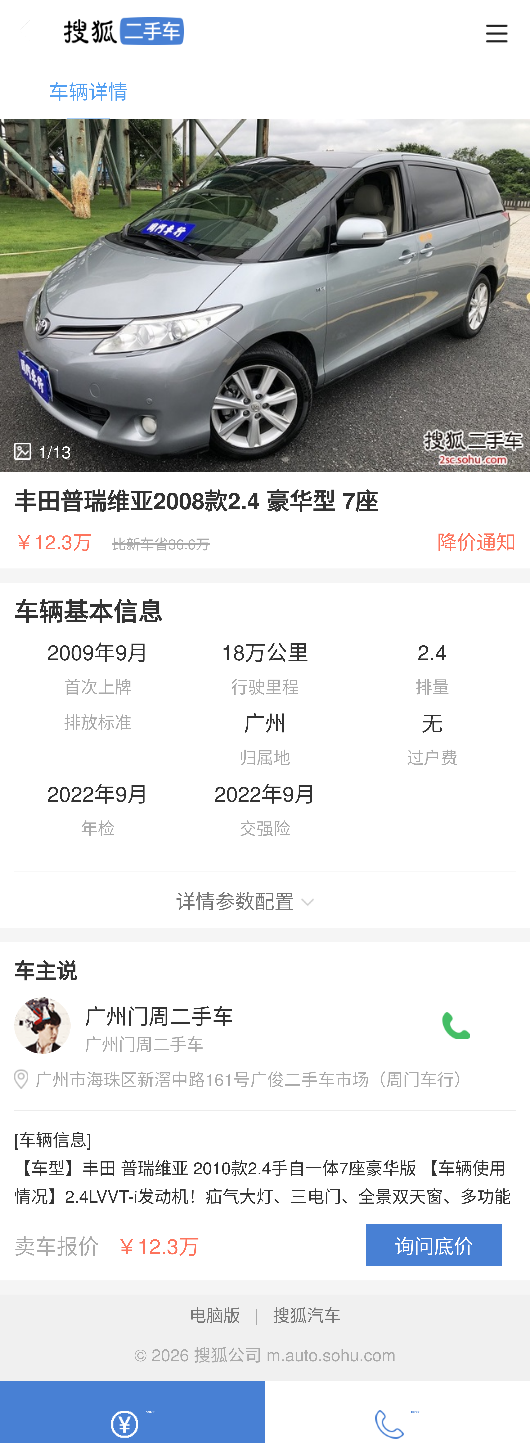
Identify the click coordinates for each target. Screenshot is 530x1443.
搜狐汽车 (307, 1314)
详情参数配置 (235, 900)
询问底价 (433, 1245)
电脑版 (214, 1314)
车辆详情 (88, 90)
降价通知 (476, 541)
